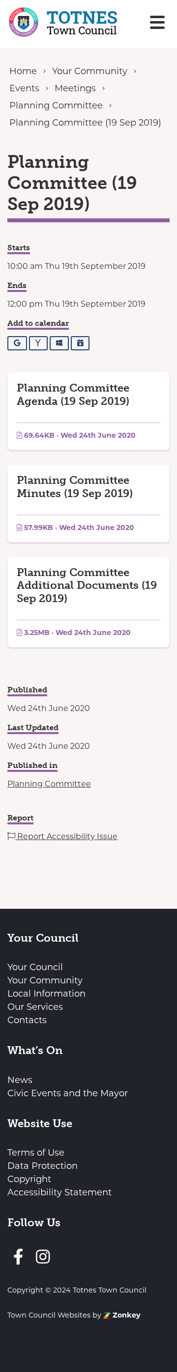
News (19, 1080)
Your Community (45, 980)
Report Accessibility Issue (66, 836)
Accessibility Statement (59, 1192)
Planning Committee (49, 784)
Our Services (35, 1007)
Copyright (29, 1179)
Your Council (35, 967)
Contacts (27, 1020)
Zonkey (126, 1315)
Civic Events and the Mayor (67, 1093)
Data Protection (42, 1166)
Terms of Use (35, 1152)
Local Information (46, 993)
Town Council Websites (48, 1315)
